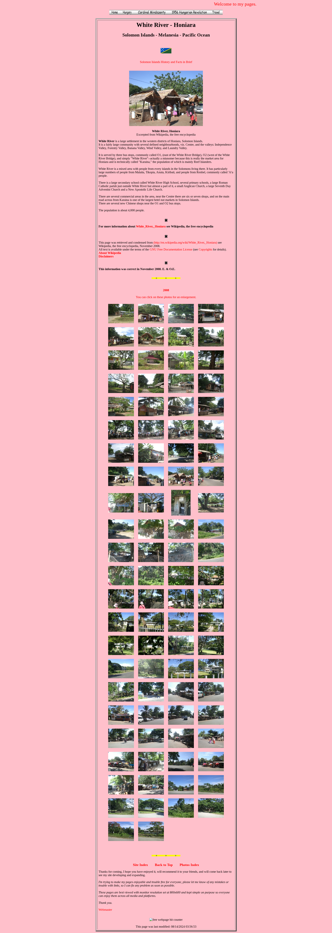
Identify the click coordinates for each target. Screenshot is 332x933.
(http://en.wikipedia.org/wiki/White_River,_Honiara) (185, 242)
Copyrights (205, 249)
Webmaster (105, 909)
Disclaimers (106, 256)
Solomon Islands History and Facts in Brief (166, 62)
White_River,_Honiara (151, 226)
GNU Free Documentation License (171, 249)
